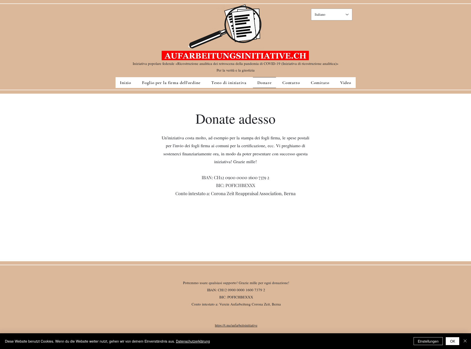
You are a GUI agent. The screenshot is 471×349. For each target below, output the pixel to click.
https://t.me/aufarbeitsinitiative (236, 325)
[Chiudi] (465, 341)
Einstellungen (428, 341)
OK (452, 341)
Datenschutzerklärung (193, 341)
